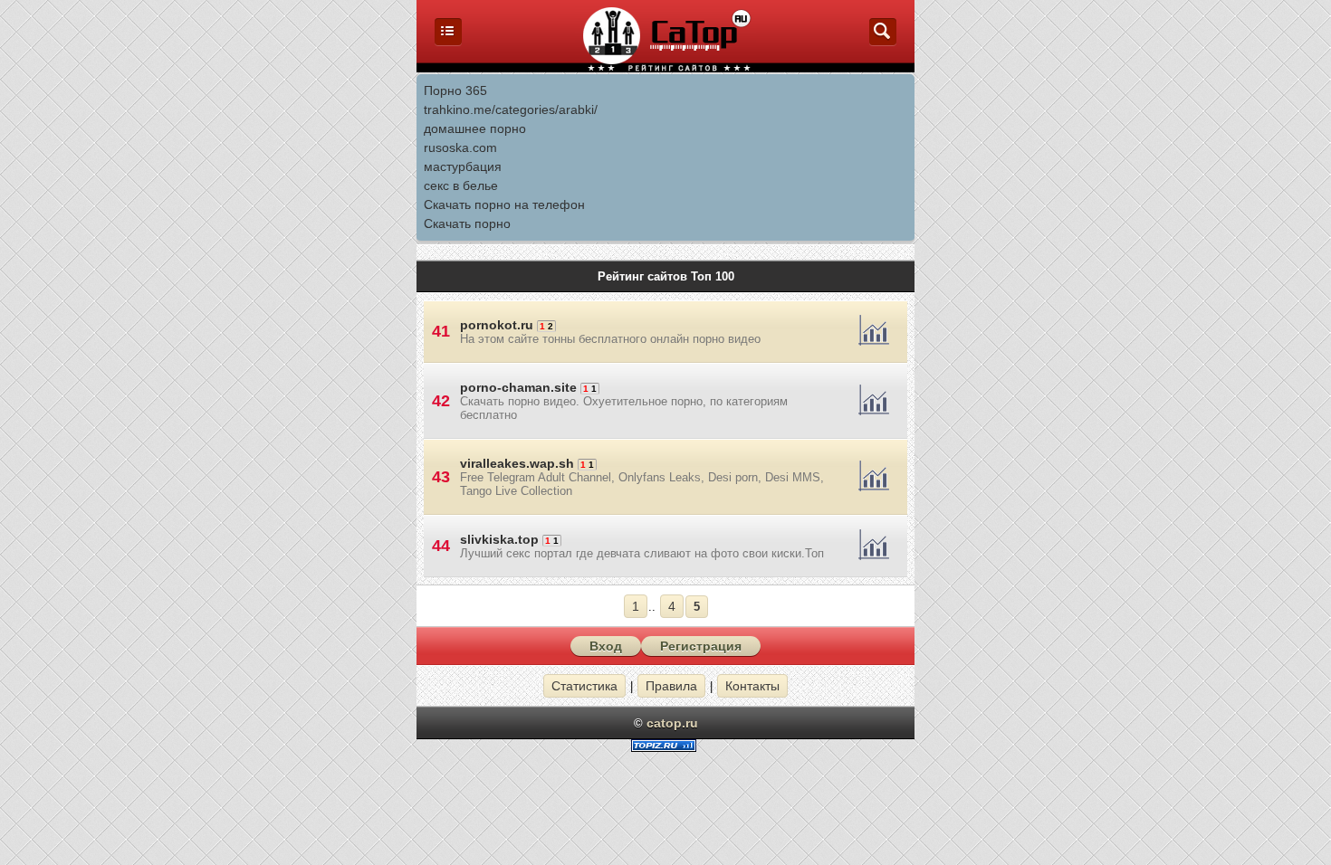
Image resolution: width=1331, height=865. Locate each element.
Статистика (584, 686)
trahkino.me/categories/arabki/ (511, 109)
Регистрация (701, 646)
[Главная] (448, 40)
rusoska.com (460, 147)
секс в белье (461, 185)
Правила (671, 686)
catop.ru (672, 723)
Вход (605, 646)
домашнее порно (475, 128)
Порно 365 (455, 90)
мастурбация (463, 166)
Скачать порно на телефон (504, 204)
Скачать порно (467, 223)
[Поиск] (882, 40)
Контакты (752, 686)
